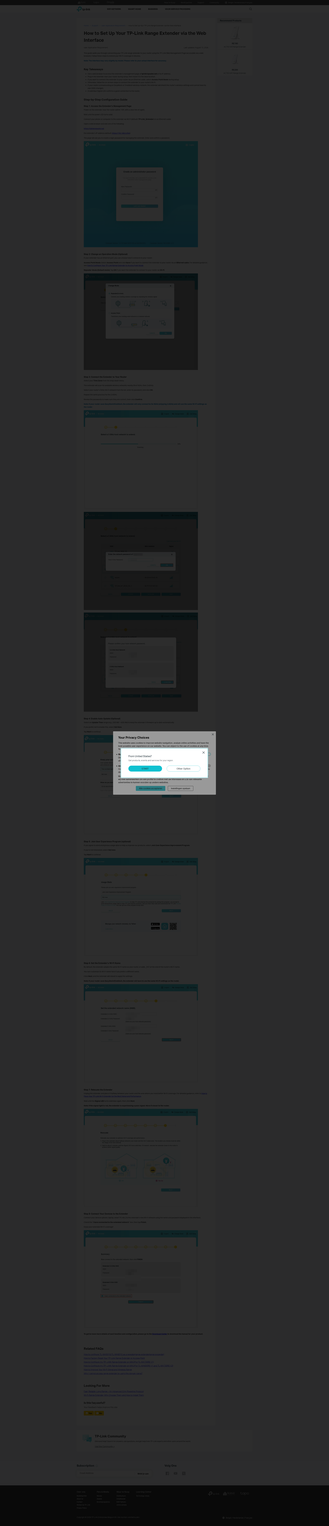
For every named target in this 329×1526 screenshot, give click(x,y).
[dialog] (164, 763)
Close (203, 752)
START (145, 768)
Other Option (183, 768)
